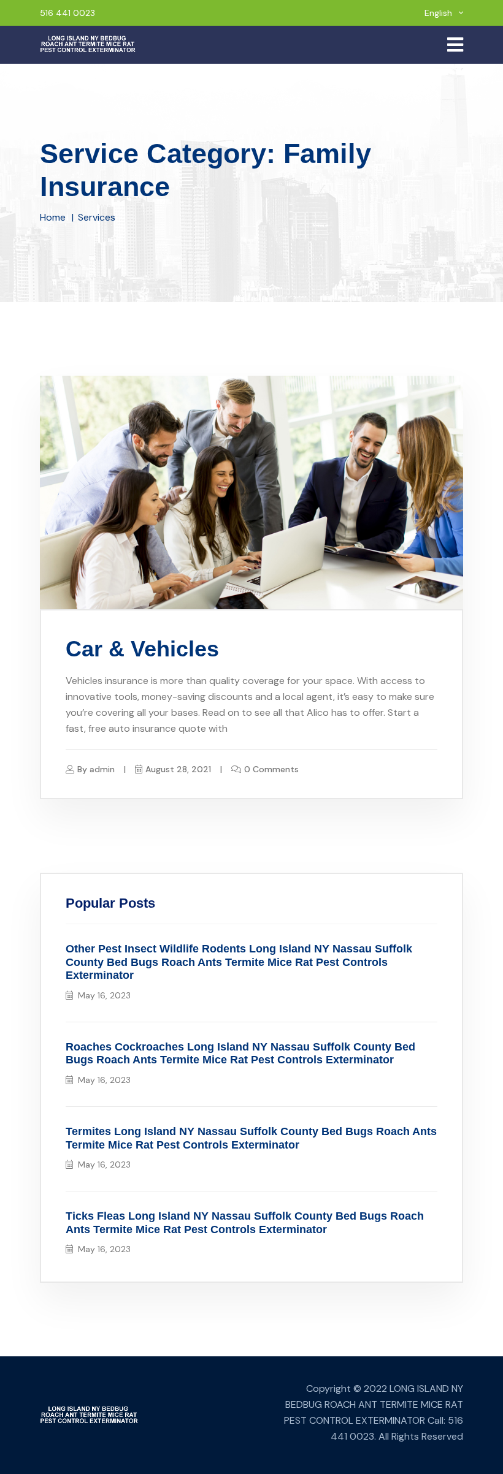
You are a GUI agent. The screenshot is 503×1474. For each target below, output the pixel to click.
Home (53, 217)
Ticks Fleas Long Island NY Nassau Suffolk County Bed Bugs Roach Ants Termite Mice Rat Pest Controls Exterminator (245, 1223)
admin (102, 769)
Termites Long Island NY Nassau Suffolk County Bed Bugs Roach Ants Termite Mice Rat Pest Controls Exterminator (251, 1138)
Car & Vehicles (142, 648)
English (439, 13)
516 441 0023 (67, 12)
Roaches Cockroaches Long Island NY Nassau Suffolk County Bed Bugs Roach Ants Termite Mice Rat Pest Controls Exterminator (240, 1053)
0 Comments (271, 769)
